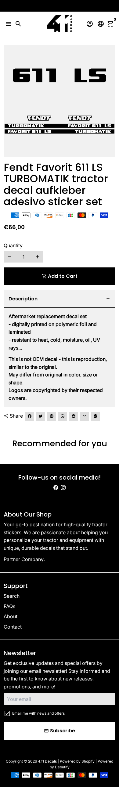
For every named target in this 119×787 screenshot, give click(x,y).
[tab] (59, 299)
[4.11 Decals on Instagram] (63, 487)
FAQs (9, 606)
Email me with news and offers (38, 713)
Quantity (13, 245)
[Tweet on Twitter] (40, 416)
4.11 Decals (47, 761)
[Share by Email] (84, 416)
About (10, 616)
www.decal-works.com (72, 559)
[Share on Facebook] (29, 416)
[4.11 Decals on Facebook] (55, 487)
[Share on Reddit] (73, 416)
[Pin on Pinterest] (51, 416)
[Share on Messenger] (95, 416)
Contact (13, 627)
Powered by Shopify (77, 761)
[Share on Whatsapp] (62, 416)
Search (12, 596)
